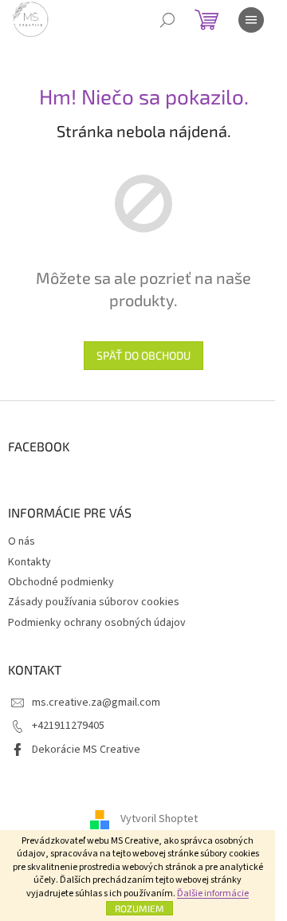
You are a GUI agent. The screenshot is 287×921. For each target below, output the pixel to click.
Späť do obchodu (143, 355)
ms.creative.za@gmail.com (96, 702)
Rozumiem (139, 908)
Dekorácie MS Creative (86, 750)
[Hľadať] (167, 20)
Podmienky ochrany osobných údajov (97, 623)
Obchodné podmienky (61, 582)
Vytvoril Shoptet (159, 819)
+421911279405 (68, 726)
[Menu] (251, 20)
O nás (21, 541)
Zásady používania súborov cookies (93, 602)
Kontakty (29, 562)
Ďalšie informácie (213, 893)
